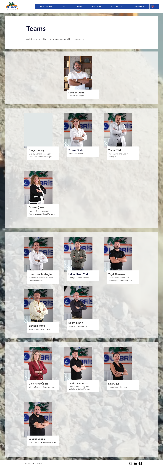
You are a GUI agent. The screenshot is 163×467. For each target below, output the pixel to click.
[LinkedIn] (135, 463)
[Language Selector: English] (154, 6)
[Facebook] (140, 463)
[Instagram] (131, 463)
